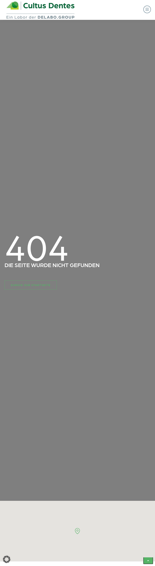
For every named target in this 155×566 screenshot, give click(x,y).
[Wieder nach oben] (148, 560)
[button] (114, 10)
